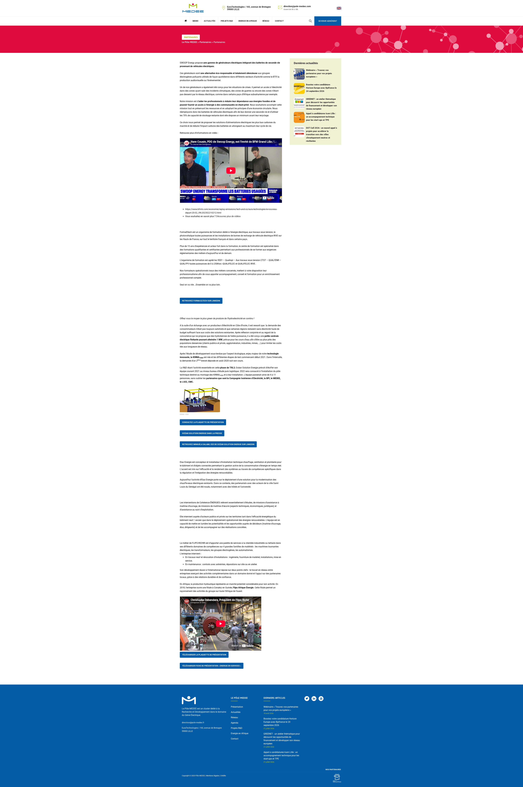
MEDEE (195, 21)
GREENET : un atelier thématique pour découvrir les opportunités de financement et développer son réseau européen (321, 104)
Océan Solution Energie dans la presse (202, 433)
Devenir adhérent (327, 21)
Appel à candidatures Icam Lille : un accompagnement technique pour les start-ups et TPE (321, 116)
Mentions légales (212, 776)
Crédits (223, 776)
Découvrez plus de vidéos (228, 216)
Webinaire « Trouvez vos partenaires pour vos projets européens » (319, 73)
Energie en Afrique (247, 21)
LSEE (184, 382)
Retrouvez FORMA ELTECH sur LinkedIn (201, 301)
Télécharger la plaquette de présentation (204, 655)
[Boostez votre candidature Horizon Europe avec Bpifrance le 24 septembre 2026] (299, 88)
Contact (279, 21)
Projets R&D (227, 21)
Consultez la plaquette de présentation (203, 422)
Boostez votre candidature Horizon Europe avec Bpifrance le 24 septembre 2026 (321, 87)
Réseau (265, 21)
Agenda (234, 722)
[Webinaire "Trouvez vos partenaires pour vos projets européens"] (299, 74)
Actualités (209, 21)
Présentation (237, 707)
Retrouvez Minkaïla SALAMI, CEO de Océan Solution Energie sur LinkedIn (218, 444)
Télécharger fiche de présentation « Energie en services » (211, 666)
